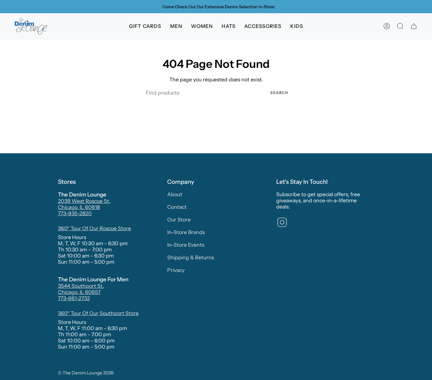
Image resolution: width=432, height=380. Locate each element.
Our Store (179, 219)
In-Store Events (185, 245)
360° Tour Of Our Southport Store (98, 313)
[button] (176, 26)
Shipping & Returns (190, 257)
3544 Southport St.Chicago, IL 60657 (81, 289)
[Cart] (414, 26)
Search (279, 92)
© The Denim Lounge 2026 (85, 373)
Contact (177, 207)
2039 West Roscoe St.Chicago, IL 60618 (84, 204)
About (174, 194)
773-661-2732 (74, 298)
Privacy (176, 270)
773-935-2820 (75, 213)
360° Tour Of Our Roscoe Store (94, 228)
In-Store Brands (186, 232)
